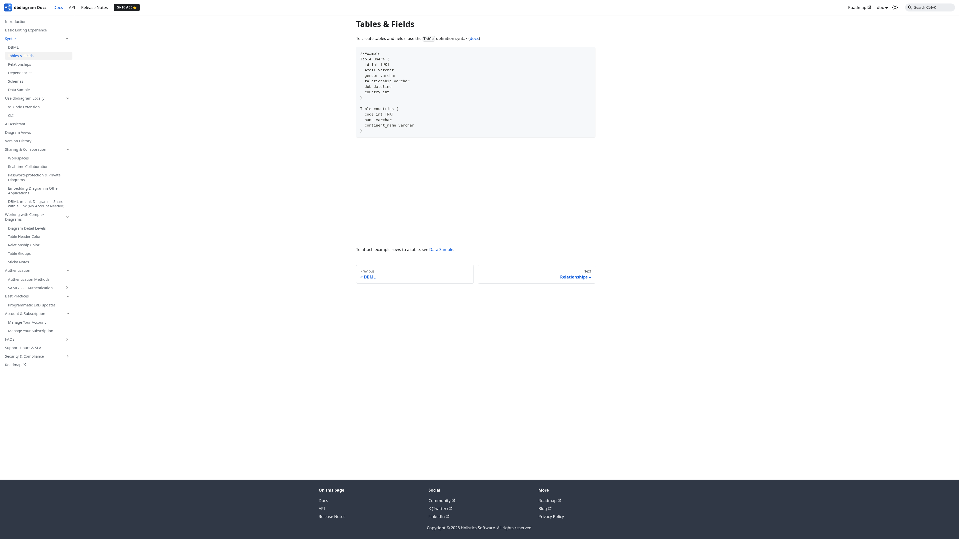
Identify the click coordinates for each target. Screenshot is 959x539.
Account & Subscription (25, 313)
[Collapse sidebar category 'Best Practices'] (67, 296)
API (72, 7)
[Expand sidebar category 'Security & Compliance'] (67, 356)
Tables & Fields (20, 55)
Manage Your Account (27, 322)
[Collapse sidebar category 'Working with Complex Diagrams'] (67, 217)
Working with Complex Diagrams (24, 217)
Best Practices (17, 295)
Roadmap (857, 7)
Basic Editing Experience (26, 29)
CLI (10, 115)
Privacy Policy (551, 516)
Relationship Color (23, 244)
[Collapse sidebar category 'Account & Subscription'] (67, 314)
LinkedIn (437, 516)
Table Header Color (24, 236)
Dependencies (20, 72)
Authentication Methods (28, 279)
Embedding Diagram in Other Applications (33, 190)
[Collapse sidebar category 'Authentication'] (67, 270)
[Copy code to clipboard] (589, 53)
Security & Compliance (24, 356)
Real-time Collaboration (28, 166)
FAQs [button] (9, 339)
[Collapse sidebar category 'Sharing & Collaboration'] (67, 149)
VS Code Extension (24, 106)
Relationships (19, 64)
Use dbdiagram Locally (24, 98)
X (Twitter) (438, 508)
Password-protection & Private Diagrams (34, 177)
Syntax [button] (10, 38)
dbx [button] (880, 7)
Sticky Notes (18, 261)
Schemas (15, 81)
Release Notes (94, 7)
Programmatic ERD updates (31, 304)
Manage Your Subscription (30, 330)
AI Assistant (15, 123)
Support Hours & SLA (23, 347)
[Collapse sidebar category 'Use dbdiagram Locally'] (67, 98)
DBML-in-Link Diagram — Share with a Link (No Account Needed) (36, 204)
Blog (542, 508)
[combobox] (930, 7)
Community (440, 500)
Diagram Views (18, 132)
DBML (13, 47)
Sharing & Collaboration (25, 149)
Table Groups (19, 253)
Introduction (15, 21)
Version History (18, 140)
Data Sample (19, 89)
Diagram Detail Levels (27, 228)
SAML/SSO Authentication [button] (30, 287)
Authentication (17, 270)
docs (474, 38)
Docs (58, 7)
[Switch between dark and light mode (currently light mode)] (895, 7)
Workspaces (18, 157)
